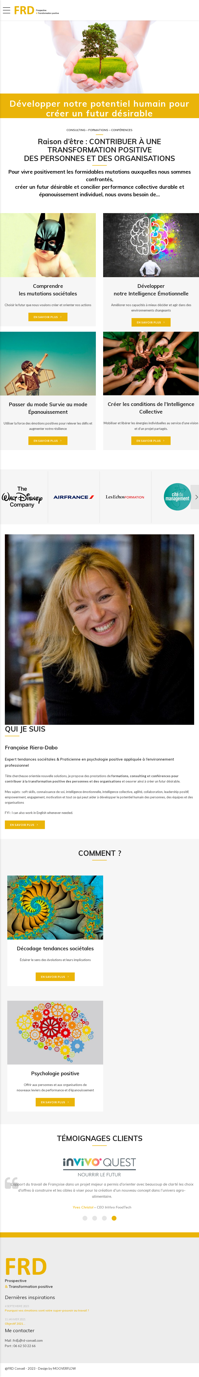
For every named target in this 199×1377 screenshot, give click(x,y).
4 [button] (114, 1218)
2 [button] (94, 1218)
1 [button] (85, 1218)
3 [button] (104, 1218)
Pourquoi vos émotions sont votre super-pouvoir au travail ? (47, 1310)
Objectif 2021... (15, 1323)
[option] (74, 497)
